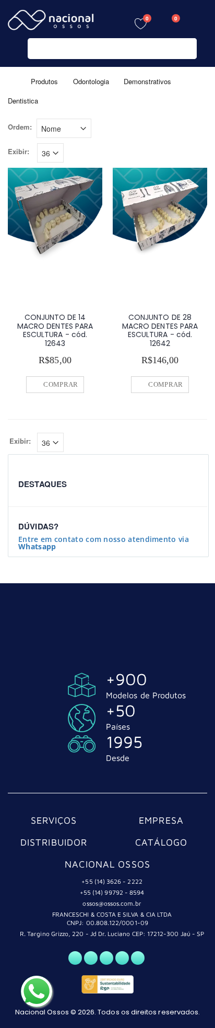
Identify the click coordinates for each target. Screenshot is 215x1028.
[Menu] (199, 22)
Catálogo (161, 842)
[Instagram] (106, 958)
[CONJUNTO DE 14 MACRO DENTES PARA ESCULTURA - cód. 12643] (55, 215)
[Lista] (201, 129)
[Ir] (186, 48)
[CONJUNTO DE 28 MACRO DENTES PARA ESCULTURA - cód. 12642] (160, 215)
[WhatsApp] (75, 958)
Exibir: (18, 151)
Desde (117, 758)
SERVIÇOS (54, 820)
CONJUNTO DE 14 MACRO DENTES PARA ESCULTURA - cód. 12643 (55, 330)
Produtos (44, 81)
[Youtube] (122, 958)
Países (118, 726)
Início (12, 81)
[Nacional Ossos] (52, 20)
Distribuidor (54, 842)
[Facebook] (91, 958)
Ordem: (20, 127)
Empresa (161, 820)
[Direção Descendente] (98, 127)
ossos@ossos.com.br (111, 903)
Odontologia (91, 81)
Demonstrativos (147, 81)
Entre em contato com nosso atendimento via (103, 542)
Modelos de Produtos (146, 695)
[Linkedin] (138, 958)
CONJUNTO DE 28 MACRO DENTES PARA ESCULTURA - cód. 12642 (160, 330)
